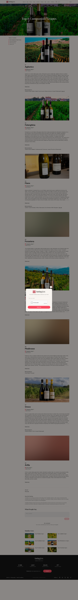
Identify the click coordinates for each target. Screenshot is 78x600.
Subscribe (39, 307)
